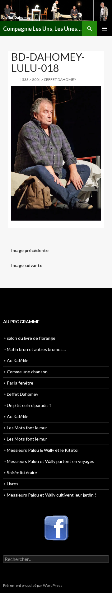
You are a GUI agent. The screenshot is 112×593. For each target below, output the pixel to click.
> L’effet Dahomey (58, 79)
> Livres (10, 483)
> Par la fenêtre (18, 382)
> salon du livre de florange (29, 338)
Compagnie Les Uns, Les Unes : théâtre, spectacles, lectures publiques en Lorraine (42, 28)
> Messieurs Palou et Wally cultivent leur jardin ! (49, 494)
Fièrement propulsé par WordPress (32, 585)
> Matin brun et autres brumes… (34, 349)
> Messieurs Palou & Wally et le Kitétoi (40, 450)
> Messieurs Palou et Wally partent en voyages (48, 461)
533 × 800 (30, 79)
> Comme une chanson (25, 371)
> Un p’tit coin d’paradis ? (27, 405)
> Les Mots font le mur (25, 427)
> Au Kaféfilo (16, 360)
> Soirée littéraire (20, 472)
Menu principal (104, 28)
